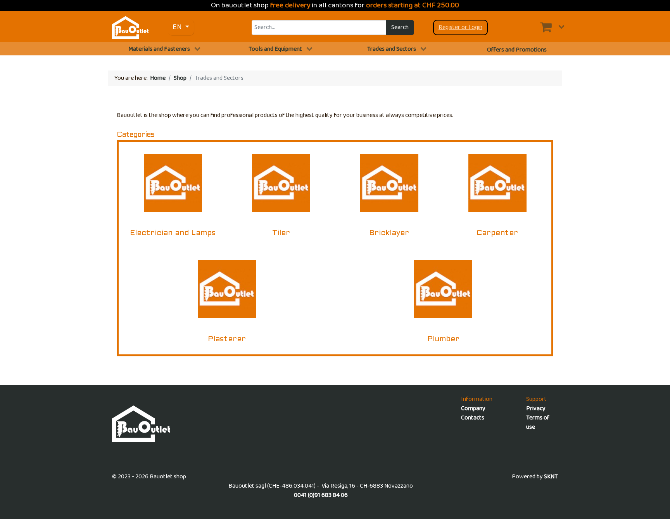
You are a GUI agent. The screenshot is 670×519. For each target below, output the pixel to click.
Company (473, 408)
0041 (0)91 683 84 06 (321, 495)
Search (400, 27)
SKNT (551, 476)
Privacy (536, 408)
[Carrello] (552, 27)
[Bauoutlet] (130, 27)
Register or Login (460, 27)
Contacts (472, 418)
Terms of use (537, 422)
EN (178, 27)
